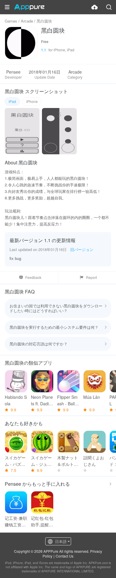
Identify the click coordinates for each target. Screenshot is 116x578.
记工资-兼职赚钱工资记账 (16, 521)
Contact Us (64, 555)
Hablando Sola (16, 400)
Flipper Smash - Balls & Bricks (67, 400)
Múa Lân (91, 397)
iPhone (32, 101)
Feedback (33, 277)
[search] (109, 7)
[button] (7, 7)
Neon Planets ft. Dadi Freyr (42, 400)
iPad (12, 101)
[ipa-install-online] (94, 7)
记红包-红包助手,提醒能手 (42, 521)
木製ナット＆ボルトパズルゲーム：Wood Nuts (67, 461)
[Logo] (29, 7)
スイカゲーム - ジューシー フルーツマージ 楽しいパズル (42, 461)
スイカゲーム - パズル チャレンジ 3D (15, 461)
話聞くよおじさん (93, 461)
